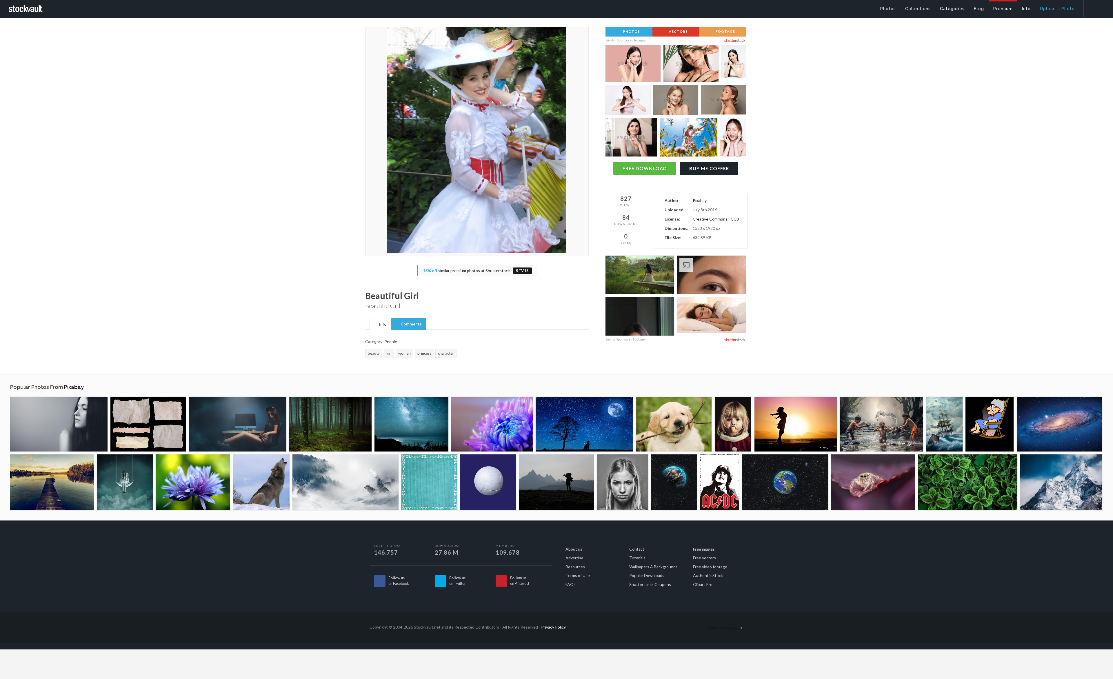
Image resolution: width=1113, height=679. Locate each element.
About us (573, 549)
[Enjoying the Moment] (795, 424)
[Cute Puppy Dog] (674, 424)
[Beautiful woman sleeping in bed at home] (711, 316)
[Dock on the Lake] (52, 482)
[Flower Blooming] (492, 424)
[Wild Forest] (330, 424)
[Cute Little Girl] (733, 424)
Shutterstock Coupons (650, 584)
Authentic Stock (708, 575)
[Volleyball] (488, 482)
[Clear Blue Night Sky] (411, 424)
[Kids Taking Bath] (881, 424)
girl (389, 353)
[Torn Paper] (148, 424)
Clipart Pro (702, 584)
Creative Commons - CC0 (716, 218)
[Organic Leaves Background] (967, 482)
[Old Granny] (989, 424)
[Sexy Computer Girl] (237, 424)
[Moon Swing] (125, 482)
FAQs (570, 584)
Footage (725, 31)
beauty (374, 353)
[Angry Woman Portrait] (622, 482)
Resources (575, 566)
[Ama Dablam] (1061, 482)
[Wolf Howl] (261, 482)
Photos (631, 31)
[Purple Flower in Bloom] (193, 482)
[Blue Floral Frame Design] (429, 482)
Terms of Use (577, 575)
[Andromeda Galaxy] (1059, 424)
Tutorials (637, 557)
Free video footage (710, 566)
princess (424, 353)
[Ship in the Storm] (944, 424)
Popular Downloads (646, 575)
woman (404, 353)
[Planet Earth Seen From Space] (785, 482)
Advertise (574, 557)
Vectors (678, 31)
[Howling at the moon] (584, 424)
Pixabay (700, 200)
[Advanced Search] (1094, 7)
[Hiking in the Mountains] (556, 482)
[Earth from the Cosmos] (674, 482)
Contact (636, 549)
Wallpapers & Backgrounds (653, 566)
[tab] (380, 324)
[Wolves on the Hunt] (345, 482)
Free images (704, 549)
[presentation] (380, 324)
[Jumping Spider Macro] (873, 482)
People (390, 341)
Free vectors (704, 557)
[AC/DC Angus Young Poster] (719, 482)
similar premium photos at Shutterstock (476, 270)
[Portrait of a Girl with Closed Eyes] (59, 424)
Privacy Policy (553, 627)
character (446, 353)
